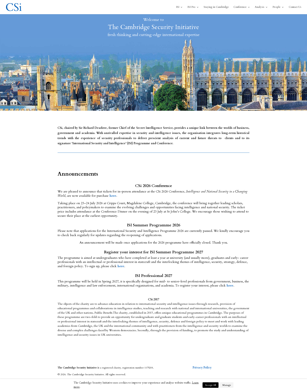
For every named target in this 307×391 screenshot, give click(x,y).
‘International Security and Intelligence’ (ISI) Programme (111, 143)
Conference (240, 7)
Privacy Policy (202, 368)
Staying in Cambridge (216, 7)
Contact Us (295, 7)
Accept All (210, 385)
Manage (226, 385)
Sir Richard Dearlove (93, 128)
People (277, 7)
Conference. (165, 143)
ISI (177, 7)
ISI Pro (191, 7)
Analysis (259, 7)
